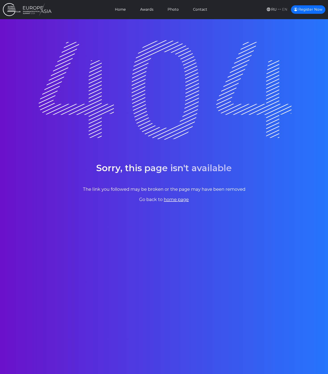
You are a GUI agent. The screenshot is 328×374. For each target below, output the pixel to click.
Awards (146, 9)
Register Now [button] (309, 9)
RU (278, 9)
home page (176, 199)
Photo (173, 9)
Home (120, 9)
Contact (200, 9)
